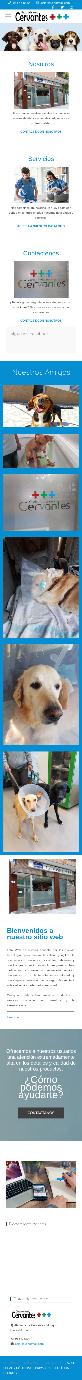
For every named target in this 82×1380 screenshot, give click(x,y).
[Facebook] (53, 7)
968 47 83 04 (22, 2)
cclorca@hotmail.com (55, 2)
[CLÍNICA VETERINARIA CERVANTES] (42, 16)
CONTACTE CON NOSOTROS (41, 131)
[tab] (34, 42)
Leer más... (14, 1017)
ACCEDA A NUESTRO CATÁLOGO (41, 226)
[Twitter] (62, 7)
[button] (41, 406)
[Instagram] (71, 7)
